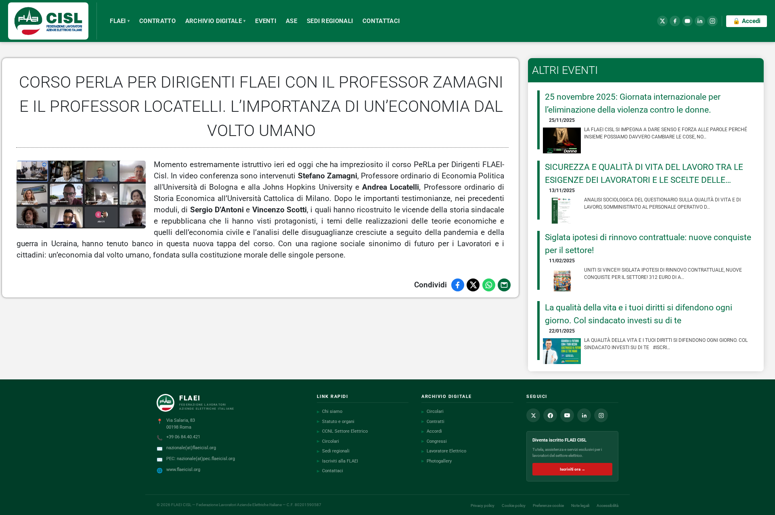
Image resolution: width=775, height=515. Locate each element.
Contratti (432, 421)
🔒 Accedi (746, 21)
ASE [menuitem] (291, 21)
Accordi (431, 431)
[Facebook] (675, 21)
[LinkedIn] (700, 21)
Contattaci (330, 470)
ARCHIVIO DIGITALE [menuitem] (215, 21)
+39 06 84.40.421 (183, 437)
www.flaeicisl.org (183, 469)
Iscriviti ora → (572, 469)
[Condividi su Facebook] (457, 284)
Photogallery (436, 461)
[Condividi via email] (504, 284)
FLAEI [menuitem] (120, 21)
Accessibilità (607, 505)
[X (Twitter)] (662, 21)
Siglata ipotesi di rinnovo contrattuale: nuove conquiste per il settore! (648, 243)
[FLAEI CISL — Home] (52, 21)
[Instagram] (712, 21)
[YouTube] (687, 21)
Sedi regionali (333, 451)
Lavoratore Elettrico (443, 451)
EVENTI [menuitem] (265, 21)
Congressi (434, 441)
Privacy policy (482, 505)
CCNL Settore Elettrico (342, 431)
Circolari (328, 441)
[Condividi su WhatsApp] (488, 284)
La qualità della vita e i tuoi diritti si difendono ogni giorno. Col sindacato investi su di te (638, 313)
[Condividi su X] (473, 284)
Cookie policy (514, 505)
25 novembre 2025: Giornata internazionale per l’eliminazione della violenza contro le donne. (633, 103)
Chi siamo (329, 411)
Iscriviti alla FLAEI (337, 461)
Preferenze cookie (548, 505)
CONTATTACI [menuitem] (381, 21)
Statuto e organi (335, 421)
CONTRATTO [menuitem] (157, 21)
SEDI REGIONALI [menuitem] (330, 21)
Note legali (580, 505)
